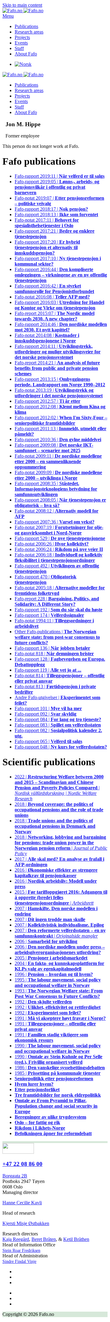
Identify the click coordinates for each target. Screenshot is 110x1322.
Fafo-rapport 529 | (60, 538)
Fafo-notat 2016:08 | (52, 296)
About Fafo (26, 53)
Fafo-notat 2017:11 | (47, 222)
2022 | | (59, 787)
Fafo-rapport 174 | (49, 615)
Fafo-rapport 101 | (48, 708)
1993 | (59, 993)
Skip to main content (22, 5)
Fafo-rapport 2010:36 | (58, 439)
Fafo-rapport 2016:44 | (61, 275)
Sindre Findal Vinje (19, 1261)
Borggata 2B (14, 1175)
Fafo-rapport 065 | (48, 741)
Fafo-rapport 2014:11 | (58, 352)
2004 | (59, 966)
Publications (26, 26)
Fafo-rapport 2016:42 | (54, 288)
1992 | (43, 1001)
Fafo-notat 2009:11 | (58, 461)
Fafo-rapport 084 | (58, 719)
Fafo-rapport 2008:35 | (56, 489)
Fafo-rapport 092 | (45, 713)
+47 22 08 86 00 (22, 1164)
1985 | (58, 1073)
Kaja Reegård (15, 1239)
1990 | (58, 1048)
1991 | (60, 1018)
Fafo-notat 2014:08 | (47, 338)
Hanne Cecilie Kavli (22, 1202)
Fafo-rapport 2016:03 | (59, 305)
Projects (22, 37)
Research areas (29, 31)
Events (21, 42)
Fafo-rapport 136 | (52, 648)
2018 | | (61, 845)
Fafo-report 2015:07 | (54, 316)
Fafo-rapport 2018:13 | (56, 214)
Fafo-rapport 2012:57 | (47, 401)
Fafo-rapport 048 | (61, 746)
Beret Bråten (43, 1239)
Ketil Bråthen (76, 1239)
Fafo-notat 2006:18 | (58, 557)
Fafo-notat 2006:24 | (59, 549)
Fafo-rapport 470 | (45, 579)
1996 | (54, 974)
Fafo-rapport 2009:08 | (54, 447)
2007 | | (60, 933)
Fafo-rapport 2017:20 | (47, 247)
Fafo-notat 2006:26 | (52, 543)
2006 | (46, 941)
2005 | (51, 957)
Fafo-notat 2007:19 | (59, 530)
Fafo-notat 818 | (54, 653)
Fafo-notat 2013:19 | (59, 393)
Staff (19, 48)
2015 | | (61, 897)
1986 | (60, 1067)
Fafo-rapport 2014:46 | (61, 327)
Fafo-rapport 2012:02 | (61, 420)
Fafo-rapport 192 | (58, 609)
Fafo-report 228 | (57, 601)
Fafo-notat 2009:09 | (58, 475)
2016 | (56, 872)
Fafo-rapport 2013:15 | (60, 382)
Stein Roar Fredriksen (21, 1250)
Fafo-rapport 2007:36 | (54, 521)
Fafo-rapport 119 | (48, 670)
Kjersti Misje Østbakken (25, 1223)
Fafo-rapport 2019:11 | (60, 176)
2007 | (50, 919)
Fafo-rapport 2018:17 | (51, 209)
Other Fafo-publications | (57, 637)
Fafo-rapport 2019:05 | (57, 187)
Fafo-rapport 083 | (58, 724)
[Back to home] (22, 10)
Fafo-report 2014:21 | (57, 368)
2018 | (59, 810)
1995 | (58, 982)
